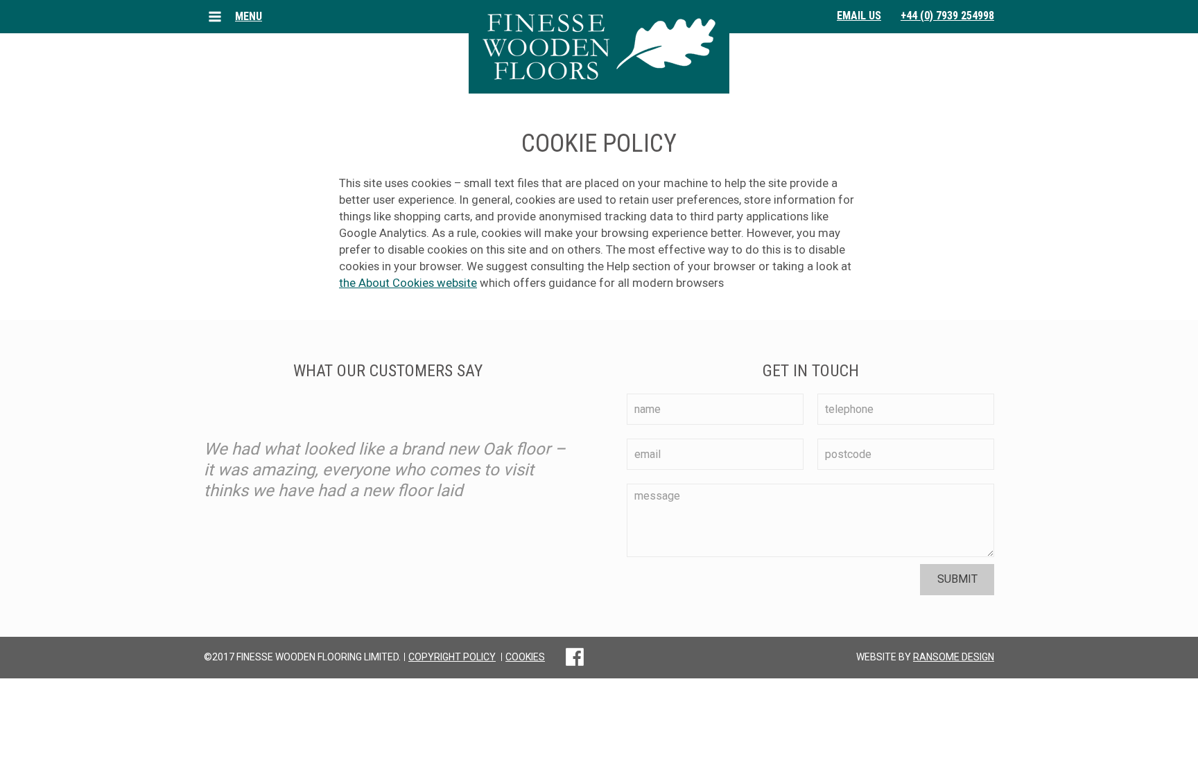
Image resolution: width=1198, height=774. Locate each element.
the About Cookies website (408, 283)
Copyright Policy (452, 656)
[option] (387, 452)
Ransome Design (953, 656)
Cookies (525, 656)
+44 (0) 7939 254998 (947, 15)
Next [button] (543, 452)
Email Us (859, 15)
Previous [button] (231, 452)
